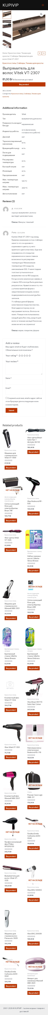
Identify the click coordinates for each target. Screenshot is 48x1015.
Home (5, 53)
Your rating (12, 355)
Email (8, 388)
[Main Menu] (42, 5)
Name (9, 378)
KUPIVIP (11, 4)
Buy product (24, 84)
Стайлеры (14, 56)
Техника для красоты (34, 63)
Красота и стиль (14, 53)
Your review (12, 361)
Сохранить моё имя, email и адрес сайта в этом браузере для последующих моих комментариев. (24, 401)
